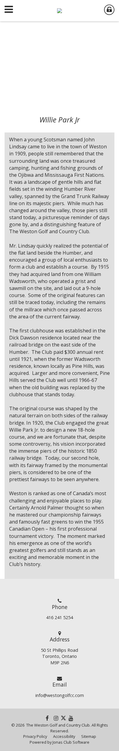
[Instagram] (56, 718)
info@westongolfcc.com (59, 695)
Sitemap (88, 736)
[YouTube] (71, 718)
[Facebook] (47, 718)
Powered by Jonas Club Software (59, 742)
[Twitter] (63, 718)
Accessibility (64, 736)
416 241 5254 (59, 617)
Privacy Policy (35, 736)
